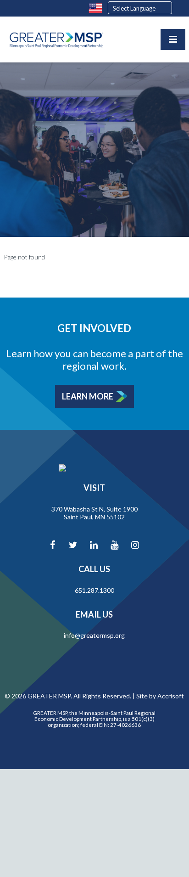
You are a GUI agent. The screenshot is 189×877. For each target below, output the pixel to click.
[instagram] (135, 544)
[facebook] (52, 544)
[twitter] (73, 544)
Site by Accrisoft (160, 696)
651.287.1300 (94, 590)
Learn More (87, 396)
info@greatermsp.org (94, 635)
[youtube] (114, 544)
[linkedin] (93, 544)
